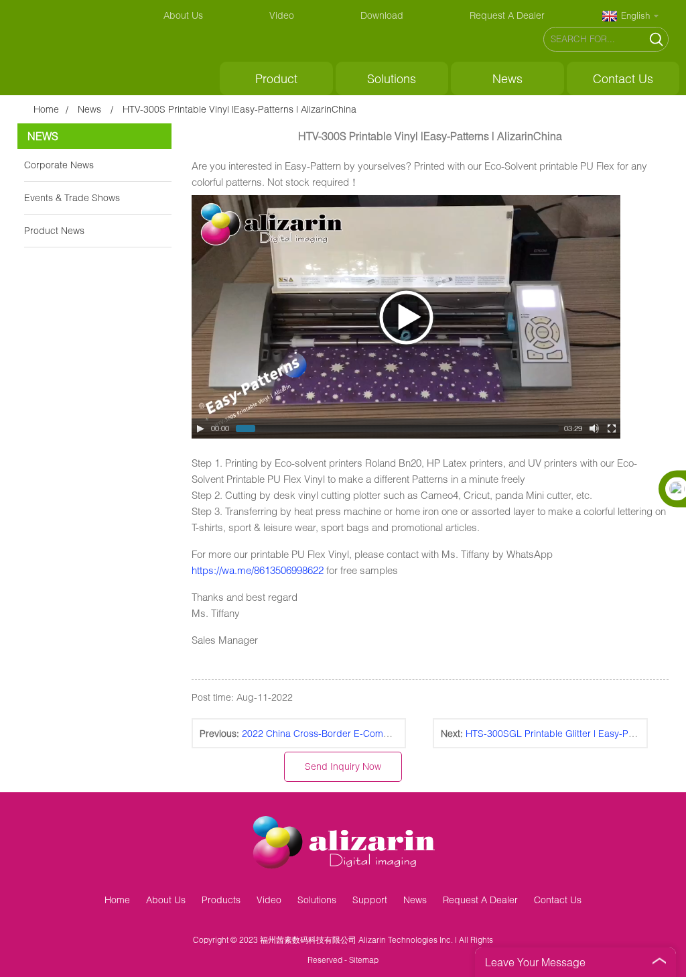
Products (221, 899)
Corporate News (59, 164)
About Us (183, 15)
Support (369, 899)
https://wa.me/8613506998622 (258, 570)
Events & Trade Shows (72, 197)
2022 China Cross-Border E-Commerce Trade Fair (349, 733)
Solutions (391, 78)
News (507, 78)
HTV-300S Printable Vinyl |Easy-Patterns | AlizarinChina (239, 109)
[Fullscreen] (611, 428)
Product (276, 78)
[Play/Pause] (200, 428)
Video (281, 15)
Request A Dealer (507, 15)
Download (381, 15)
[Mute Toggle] (594, 428)
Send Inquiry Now (343, 766)
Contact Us (557, 899)
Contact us (623, 78)
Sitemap (364, 960)
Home (46, 109)
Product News (54, 230)
